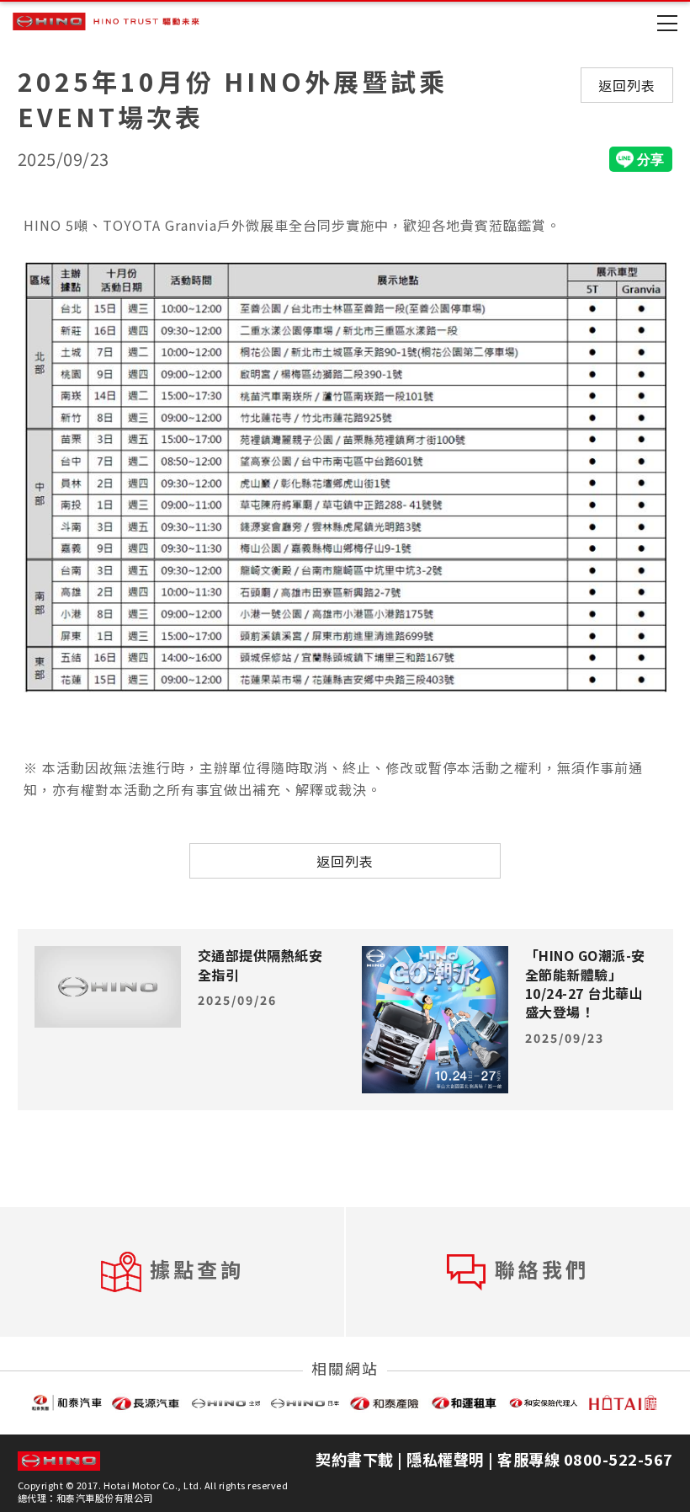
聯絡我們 (542, 1269)
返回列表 (627, 85)
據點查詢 (197, 1269)
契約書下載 (355, 1459)
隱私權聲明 (445, 1459)
